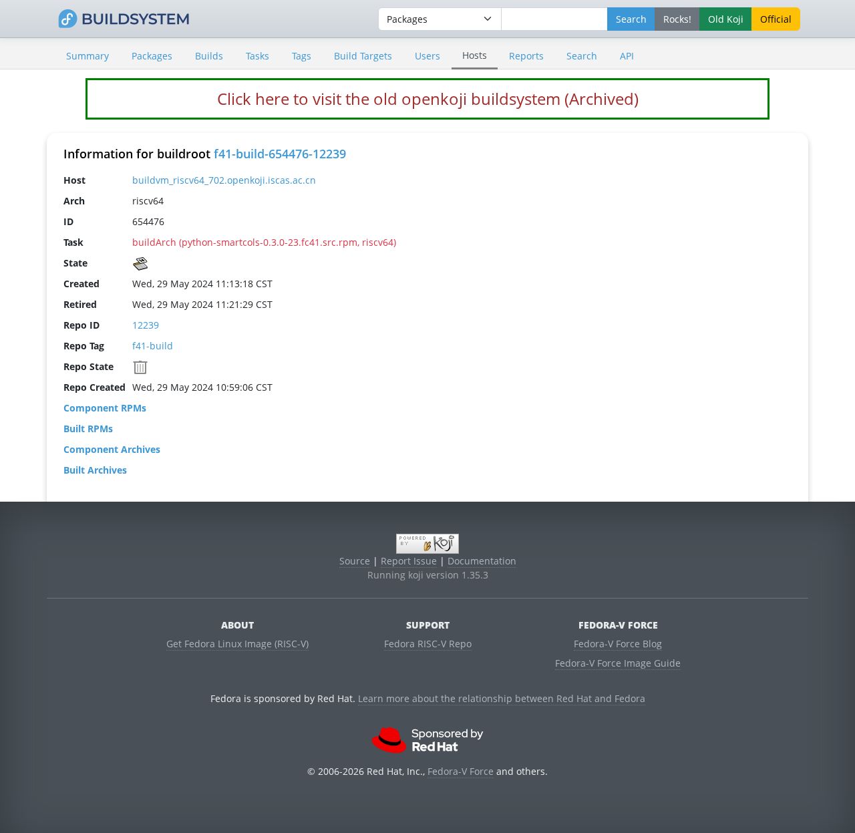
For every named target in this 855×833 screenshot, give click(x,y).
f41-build (152, 345)
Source (354, 560)
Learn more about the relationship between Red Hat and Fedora (501, 698)
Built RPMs (88, 428)
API (627, 55)
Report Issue (409, 560)
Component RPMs (104, 407)
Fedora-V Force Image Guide (618, 663)
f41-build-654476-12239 (280, 154)
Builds (209, 55)
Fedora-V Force (461, 771)
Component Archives (111, 449)
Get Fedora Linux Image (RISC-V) (237, 643)
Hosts (474, 55)
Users (427, 55)
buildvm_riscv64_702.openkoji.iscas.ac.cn (224, 180)
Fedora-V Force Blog (618, 643)
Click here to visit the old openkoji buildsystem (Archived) (428, 99)
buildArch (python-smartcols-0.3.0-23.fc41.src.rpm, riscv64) (264, 242)
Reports (526, 55)
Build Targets (363, 55)
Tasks (257, 55)
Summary (87, 55)
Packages (152, 55)
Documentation (482, 560)
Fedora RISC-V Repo (428, 643)
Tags (301, 55)
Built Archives (95, 470)
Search (581, 55)
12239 (145, 325)
